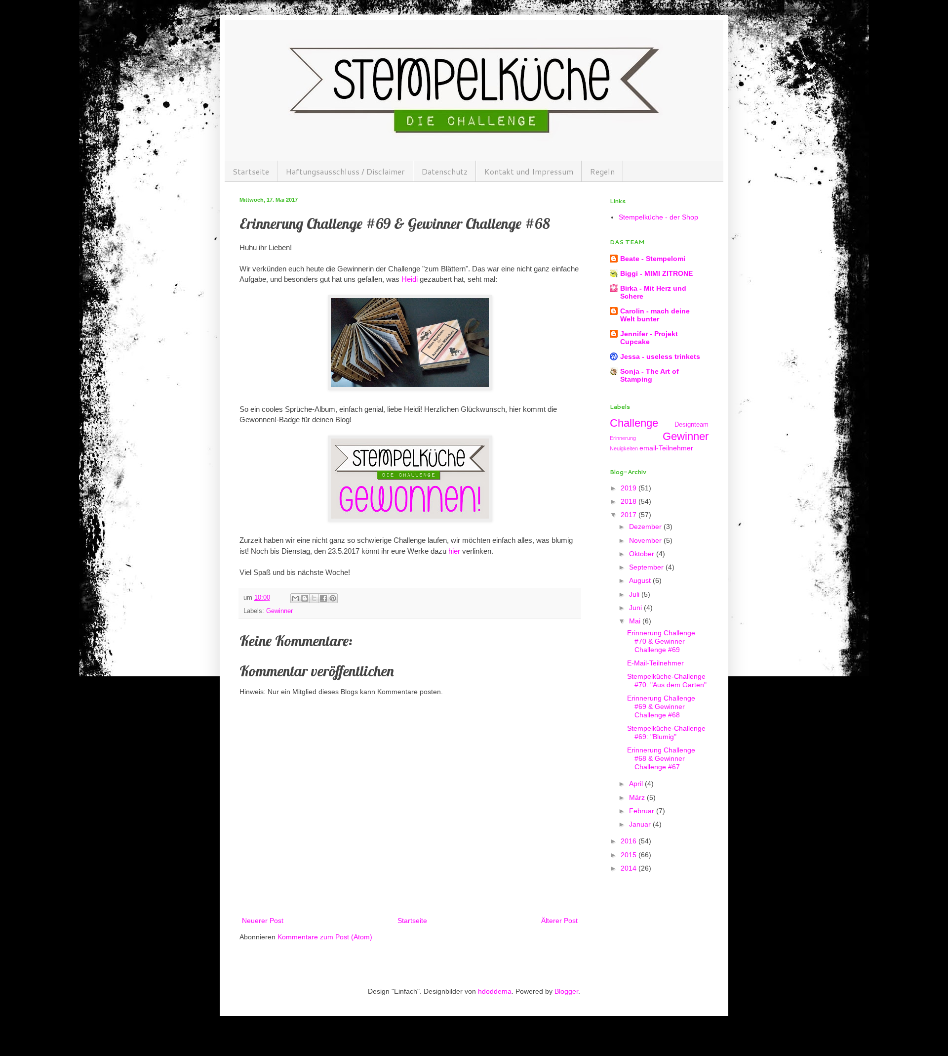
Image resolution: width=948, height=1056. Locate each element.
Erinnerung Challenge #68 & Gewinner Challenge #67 (661, 758)
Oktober (642, 554)
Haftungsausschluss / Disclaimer (345, 171)
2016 (629, 841)
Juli (635, 594)
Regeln (602, 171)
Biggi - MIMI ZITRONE (656, 273)
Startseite (251, 171)
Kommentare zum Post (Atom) (324, 937)
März (638, 797)
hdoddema (495, 991)
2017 (629, 515)
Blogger (566, 991)
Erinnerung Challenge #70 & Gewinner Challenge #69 (661, 641)
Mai (635, 621)
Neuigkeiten (624, 448)
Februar (642, 811)
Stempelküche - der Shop (658, 217)
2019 (629, 488)
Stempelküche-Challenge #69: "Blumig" (666, 732)
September (647, 567)
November (646, 540)
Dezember (646, 526)
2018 (629, 501)
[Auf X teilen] (314, 598)
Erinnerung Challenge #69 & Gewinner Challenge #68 (661, 706)
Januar (641, 824)
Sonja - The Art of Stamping (649, 375)
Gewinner (279, 611)
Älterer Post (559, 920)
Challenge (634, 423)
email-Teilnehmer (666, 448)
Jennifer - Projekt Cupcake (649, 338)
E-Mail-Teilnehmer (655, 663)
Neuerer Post (262, 920)
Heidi (409, 279)
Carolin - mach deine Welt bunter (655, 315)
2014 (629, 868)
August (641, 580)
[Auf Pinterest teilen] (333, 598)
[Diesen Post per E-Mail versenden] (295, 598)
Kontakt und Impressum (528, 171)
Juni (636, 608)
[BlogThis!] (305, 598)
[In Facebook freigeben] (323, 598)
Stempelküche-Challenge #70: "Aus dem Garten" (667, 680)
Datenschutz (445, 171)
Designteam (691, 424)
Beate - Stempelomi (652, 259)
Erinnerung (623, 438)
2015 (629, 855)
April (637, 784)
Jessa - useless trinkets (660, 356)
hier (454, 551)
